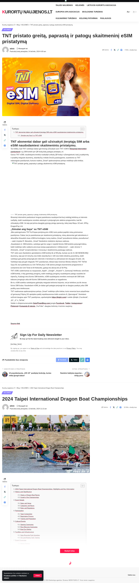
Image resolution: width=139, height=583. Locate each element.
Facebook (60, 303)
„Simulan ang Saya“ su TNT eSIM (31, 135)
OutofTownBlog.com (41, 303)
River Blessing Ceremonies (28, 527)
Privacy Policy (71, 348)
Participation (19, 511)
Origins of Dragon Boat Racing (30, 495)
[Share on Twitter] (114, 50)
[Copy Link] (117, 50)
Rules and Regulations (27, 508)
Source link (15, 324)
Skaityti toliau (69, 551)
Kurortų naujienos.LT (27, 11)
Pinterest (14, 306)
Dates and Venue (25, 503)
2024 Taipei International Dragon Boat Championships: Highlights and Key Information (44, 489)
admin (12, 48)
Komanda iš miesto (27, 306)
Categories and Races (27, 506)
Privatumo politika (10, 575)
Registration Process (27, 516)
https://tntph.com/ (59, 297)
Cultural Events (20, 521)
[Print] (121, 50)
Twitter (68, 303)
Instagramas (76, 303)
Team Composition (26, 514)
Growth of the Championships (29, 497)
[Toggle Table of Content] (81, 129)
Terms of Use (35, 348)
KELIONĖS (7, 29)
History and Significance (23, 492)
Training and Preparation (28, 519)
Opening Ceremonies (27, 524)
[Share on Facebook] (111, 50)
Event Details (19, 500)
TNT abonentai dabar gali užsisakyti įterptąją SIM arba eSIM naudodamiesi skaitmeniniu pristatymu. (49, 132)
